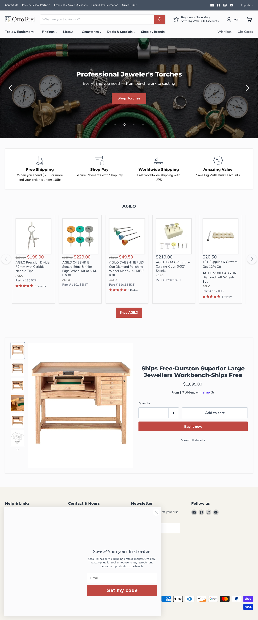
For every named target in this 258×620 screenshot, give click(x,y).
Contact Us (11, 5)
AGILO (19, 276)
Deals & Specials (120, 32)
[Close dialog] (156, 512)
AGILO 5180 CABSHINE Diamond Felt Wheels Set (220, 277)
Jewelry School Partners (36, 5)
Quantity (144, 403)
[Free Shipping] (40, 169)
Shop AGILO (129, 312)
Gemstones (91, 32)
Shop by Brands (153, 32)
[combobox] (97, 19)
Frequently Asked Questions (70, 5)
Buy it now (193, 426)
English (245, 5)
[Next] (252, 259)
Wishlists (224, 32)
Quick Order (129, 5)
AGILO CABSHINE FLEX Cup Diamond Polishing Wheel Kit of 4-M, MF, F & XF (126, 268)
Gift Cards (245, 32)
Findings (48, 32)
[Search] (159, 19)
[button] (234, 19)
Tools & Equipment (19, 32)
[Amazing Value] (218, 169)
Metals (68, 32)
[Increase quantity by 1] (174, 412)
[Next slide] (17, 449)
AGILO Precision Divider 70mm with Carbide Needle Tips (33, 266)
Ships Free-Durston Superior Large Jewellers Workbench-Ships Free (193, 372)
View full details (193, 440)
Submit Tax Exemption (105, 5)
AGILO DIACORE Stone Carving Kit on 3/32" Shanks (173, 266)
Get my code (122, 590)
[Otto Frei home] (20, 19)
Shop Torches (129, 98)
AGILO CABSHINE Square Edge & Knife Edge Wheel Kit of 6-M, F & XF (79, 268)
